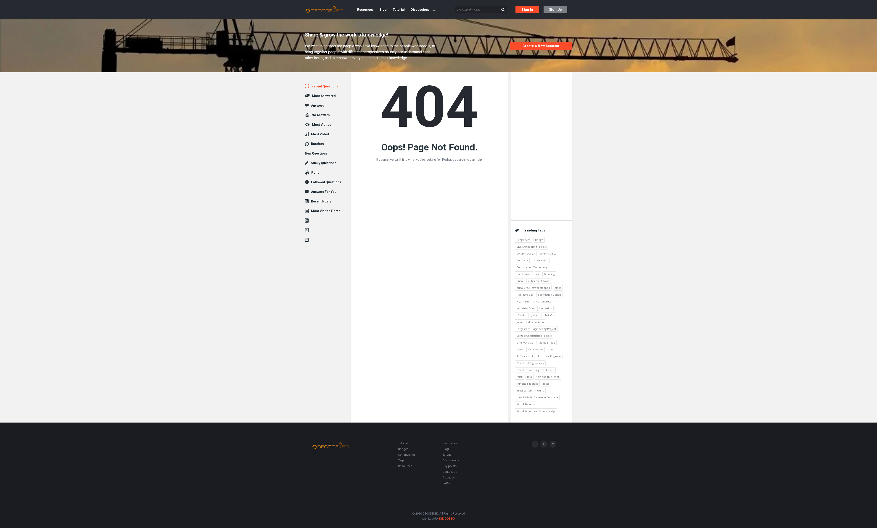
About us (449, 477)
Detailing (549, 274)
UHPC (540, 390)
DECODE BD (447, 518)
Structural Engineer (549, 356)
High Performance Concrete (534, 301)
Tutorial (399, 9)
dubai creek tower (539, 281)
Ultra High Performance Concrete (537, 397)
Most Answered (324, 96)
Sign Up (555, 9)
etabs (558, 287)
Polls (315, 172)
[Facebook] (535, 444)
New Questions (316, 153)
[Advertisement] (541, 144)
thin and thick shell (548, 376)
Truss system (525, 390)
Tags (401, 460)
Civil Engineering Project (532, 246)
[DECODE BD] (328, 9)
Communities (406, 454)
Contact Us (450, 471)
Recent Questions (325, 86)
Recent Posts (321, 201)
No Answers (321, 115)
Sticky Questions (323, 163)
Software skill (525, 356)
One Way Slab (525, 342)
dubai (520, 281)
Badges (403, 449)
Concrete (522, 260)
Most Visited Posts (325, 211)
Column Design (526, 253)
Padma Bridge (546, 342)
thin (529, 376)
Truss (546, 383)
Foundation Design (549, 294)
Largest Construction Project (534, 335)
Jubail (535, 315)
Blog (383, 9)
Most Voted (320, 134)
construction (540, 260)
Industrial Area (525, 308)
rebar (520, 349)
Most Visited (321, 124)
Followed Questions (326, 182)
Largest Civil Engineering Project (536, 329)
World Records (526, 404)
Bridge (539, 240)
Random (317, 144)
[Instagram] (552, 444)
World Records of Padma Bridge (536, 411)
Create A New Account (541, 46)
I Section (522, 315)
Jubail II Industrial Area (530, 322)
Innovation (545, 308)
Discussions (420, 9)
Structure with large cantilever (535, 370)
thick (520, 376)
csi (537, 274)
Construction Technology (532, 267)
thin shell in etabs (527, 383)
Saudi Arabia (535, 349)
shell (550, 349)
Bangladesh (524, 240)
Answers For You (323, 192)
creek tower (524, 274)
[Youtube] (544, 444)
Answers (317, 105)
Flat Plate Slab (525, 294)
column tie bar (549, 253)
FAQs (446, 483)
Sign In (527, 9)
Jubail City (549, 315)
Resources (365, 9)
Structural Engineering (530, 363)
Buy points (450, 466)
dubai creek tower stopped (533, 287)
